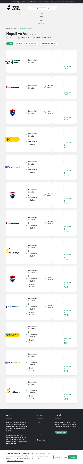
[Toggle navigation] (75, 7)
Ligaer (41, 20)
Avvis (65, 457)
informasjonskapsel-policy (15, 461)
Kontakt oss (61, 432)
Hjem (41, 13)
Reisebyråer (41, 24)
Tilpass (57, 457)
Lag (41, 17)
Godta (73, 457)
